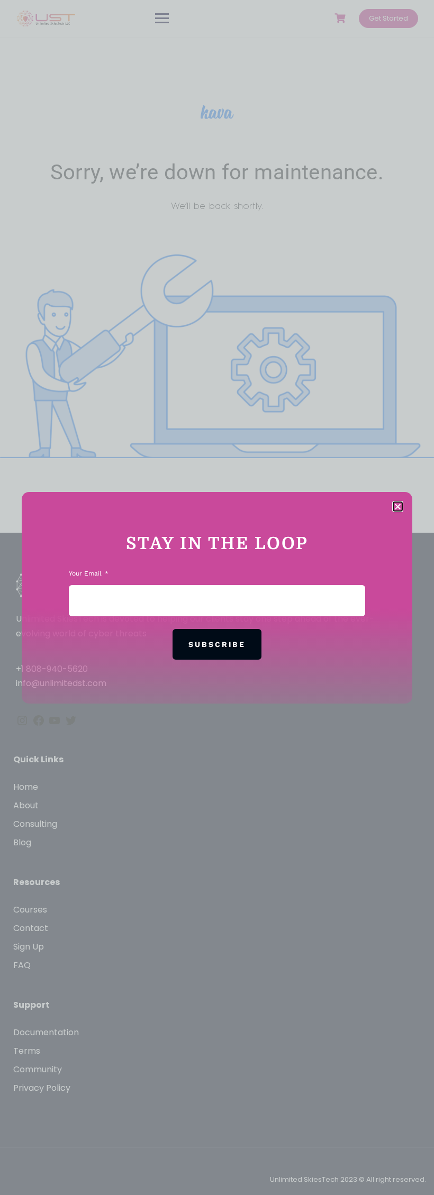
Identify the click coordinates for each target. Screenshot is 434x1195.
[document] (217, 597)
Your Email (86, 573)
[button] (398, 506)
